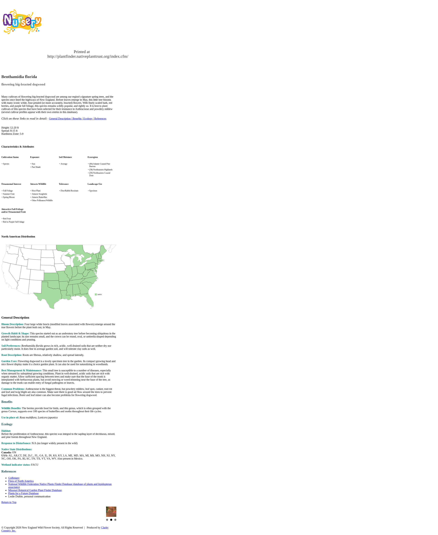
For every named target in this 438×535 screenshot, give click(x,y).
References (100, 118)
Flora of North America (21, 481)
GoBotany (14, 477)
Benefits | (78, 118)
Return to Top (8, 502)
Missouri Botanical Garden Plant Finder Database (35, 490)
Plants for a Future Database (23, 493)
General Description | (61, 118)
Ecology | (88, 118)
